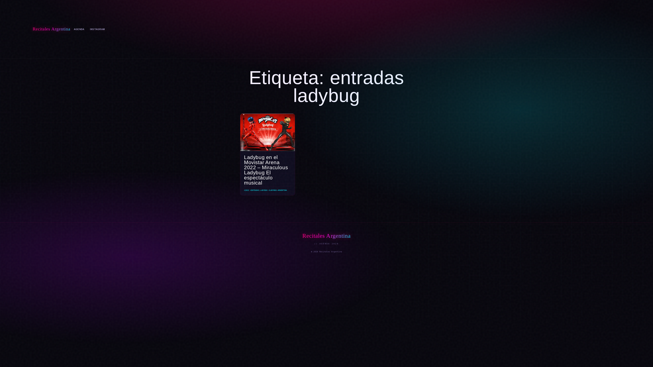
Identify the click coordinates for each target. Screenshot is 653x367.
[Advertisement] (364, 29)
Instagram (97, 29)
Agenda (79, 29)
